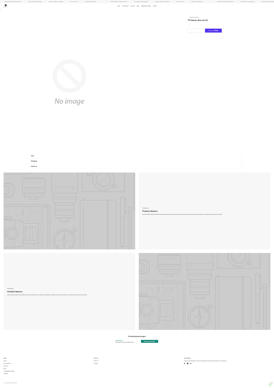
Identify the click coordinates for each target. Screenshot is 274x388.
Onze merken (7, 363)
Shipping (34, 161)
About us (34, 166)
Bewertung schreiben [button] (149, 341)
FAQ (32, 156)
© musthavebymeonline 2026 (10, 382)
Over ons (6, 366)
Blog (5, 368)
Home (5, 361)
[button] (270, 384)
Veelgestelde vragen (9, 371)
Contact (6, 373)
